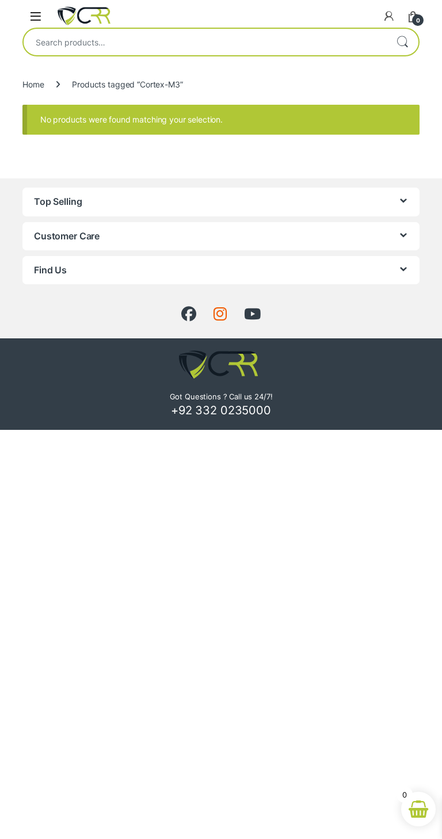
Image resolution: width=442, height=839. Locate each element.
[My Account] (389, 16)
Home (33, 84)
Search (402, 42)
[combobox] (205, 42)
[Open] (35, 16)
